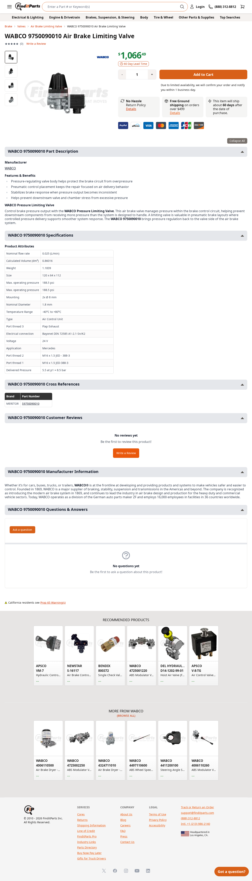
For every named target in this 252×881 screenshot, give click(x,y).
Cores (81, 814)
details (175, 113)
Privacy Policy (158, 820)
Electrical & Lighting (28, 17)
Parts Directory (87, 847)
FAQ (123, 831)
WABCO (10, 168)
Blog (123, 820)
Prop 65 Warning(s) (53, 602)
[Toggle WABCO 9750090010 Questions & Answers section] (242, 510)
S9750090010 (30, 403)
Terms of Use (157, 814)
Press (123, 836)
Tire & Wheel (163, 17)
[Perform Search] (182, 6)
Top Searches (230, 17)
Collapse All (237, 141)
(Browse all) (126, 715)
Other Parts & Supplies (196, 17)
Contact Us (127, 842)
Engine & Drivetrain (64, 17)
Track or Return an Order (197, 807)
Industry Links (86, 842)
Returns (82, 820)
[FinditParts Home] (28, 7)
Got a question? (232, 871)
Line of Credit (86, 831)
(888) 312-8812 (190, 818)
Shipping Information (91, 825)
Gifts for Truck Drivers (91, 858)
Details (131, 109)
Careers (125, 825)
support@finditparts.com (197, 813)
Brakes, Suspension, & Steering (110, 17)
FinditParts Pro (86, 836)
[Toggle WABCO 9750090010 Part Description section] (242, 152)
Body (144, 17)
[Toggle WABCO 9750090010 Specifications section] (242, 236)
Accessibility (157, 825)
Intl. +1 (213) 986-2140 (195, 824)
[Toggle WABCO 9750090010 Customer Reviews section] (242, 418)
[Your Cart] (242, 6)
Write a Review (36, 44)
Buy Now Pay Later (89, 853)
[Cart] (242, 6)
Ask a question (22, 530)
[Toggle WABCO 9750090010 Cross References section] (242, 385)
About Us (126, 814)
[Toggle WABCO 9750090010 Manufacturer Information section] (242, 472)
